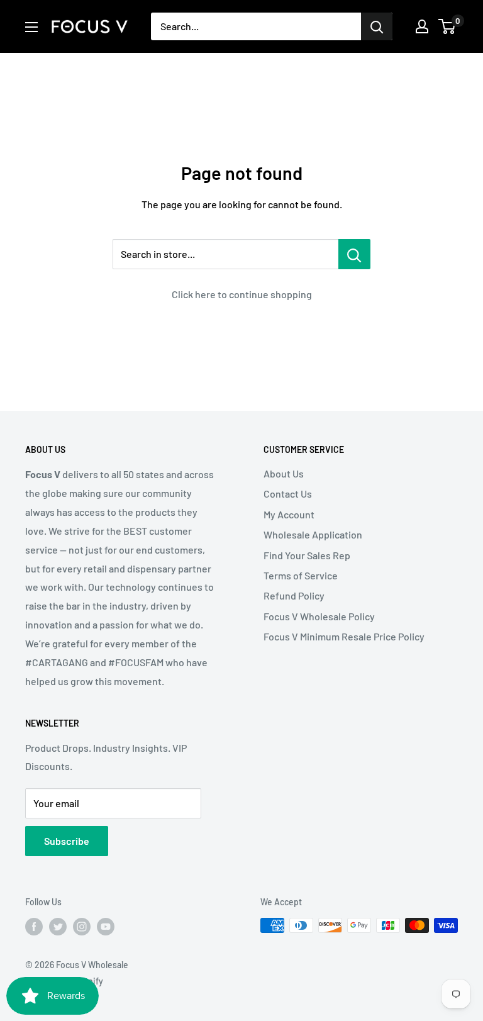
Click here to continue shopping (242, 294)
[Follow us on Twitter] (58, 926)
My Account (289, 514)
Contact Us (288, 493)
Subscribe (66, 841)
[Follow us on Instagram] (82, 926)
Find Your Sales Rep (307, 555)
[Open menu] (31, 27)
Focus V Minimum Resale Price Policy (344, 636)
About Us (284, 473)
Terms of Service (301, 575)
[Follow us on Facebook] (34, 926)
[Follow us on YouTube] (105, 926)
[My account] (422, 26)
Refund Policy (294, 595)
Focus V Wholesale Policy (319, 616)
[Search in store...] (354, 254)
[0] (447, 26)
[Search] (376, 26)
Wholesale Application (313, 534)
